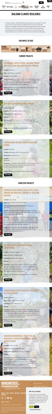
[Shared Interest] (25, 7)
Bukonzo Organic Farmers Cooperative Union (22, 158)
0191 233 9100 (37, 383)
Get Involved (43, 7)
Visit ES (7, 402)
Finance (11, 7)
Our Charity (16, 7)
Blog (20, 7)
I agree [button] (31, 406)
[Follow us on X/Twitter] (5, 398)
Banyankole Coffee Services (17, 261)
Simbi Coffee (13, 117)
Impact (31, 7)
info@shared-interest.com (39, 386)
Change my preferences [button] (35, 409)
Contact (3, 393)
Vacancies (3, 395)
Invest (8, 7)
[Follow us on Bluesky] (8, 398)
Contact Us (48, 7)
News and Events (36, 7)
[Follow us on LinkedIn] (11, 398)
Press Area (17, 393)
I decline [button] (36, 406)
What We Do (4, 7)
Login (41, 2)
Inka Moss (12, 354)
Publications (24, 393)
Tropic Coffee (13, 306)
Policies (12, 393)
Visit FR (3, 402)
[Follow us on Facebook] (2, 398)
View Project (8, 93)
